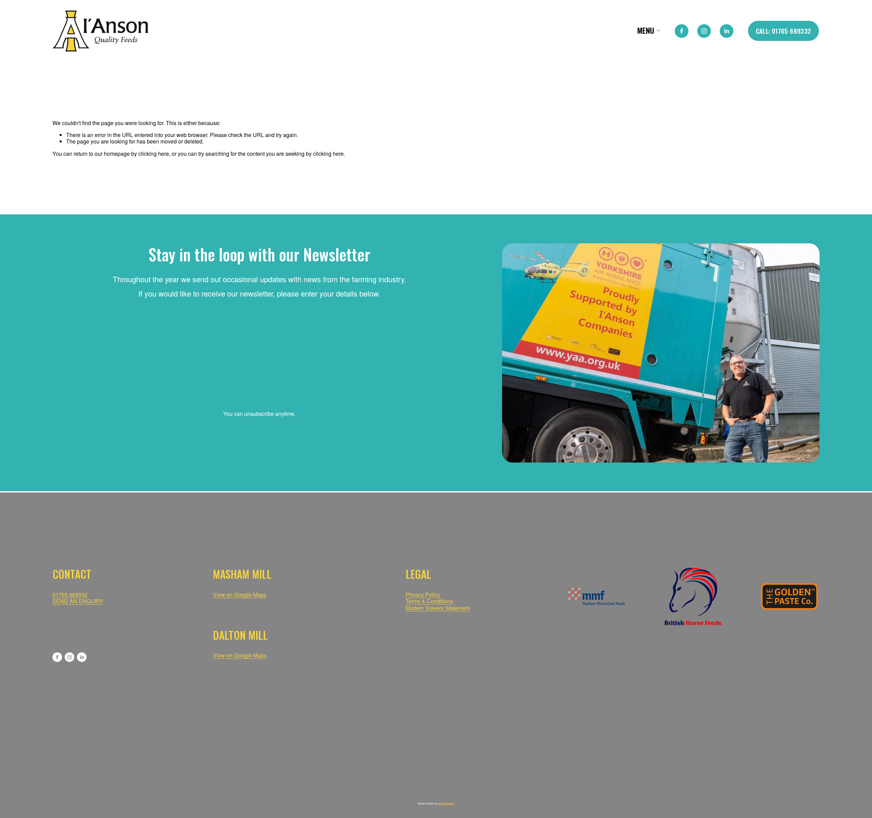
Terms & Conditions (429, 601)
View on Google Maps (239, 655)
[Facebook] (681, 31)
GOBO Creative (446, 803)
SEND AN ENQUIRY (78, 601)
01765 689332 (70, 594)
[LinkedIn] (726, 31)
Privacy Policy (423, 594)
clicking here (153, 153)
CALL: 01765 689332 (783, 31)
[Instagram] (704, 31)
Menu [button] (645, 30)
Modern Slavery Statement (438, 608)
